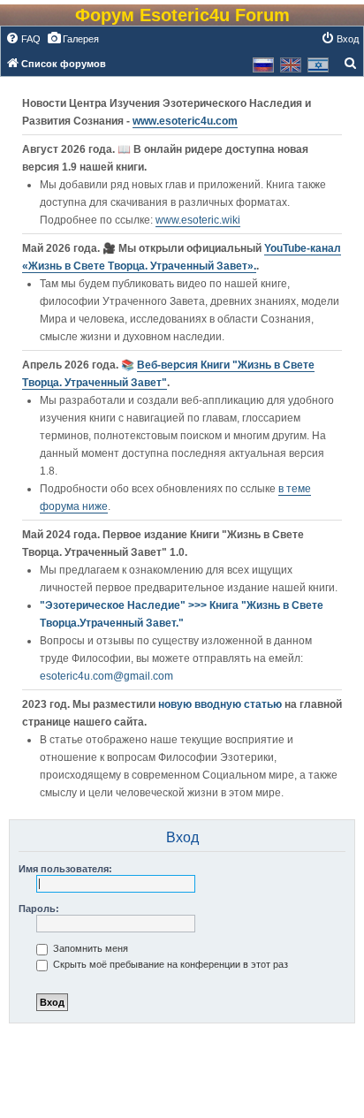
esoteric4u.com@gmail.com (106, 676)
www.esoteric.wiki (197, 220)
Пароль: (39, 908)
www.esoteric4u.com (185, 121)
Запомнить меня (89, 948)
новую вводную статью (221, 704)
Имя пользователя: (65, 868)
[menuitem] (23, 39)
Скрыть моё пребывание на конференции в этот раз (169, 964)
